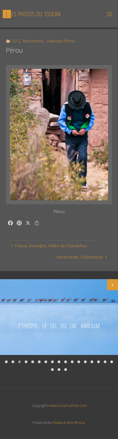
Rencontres (33, 41)
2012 (16, 41)
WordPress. (76, 422)
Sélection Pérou (61, 41)
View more (59, 317)
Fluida (57, 422)
